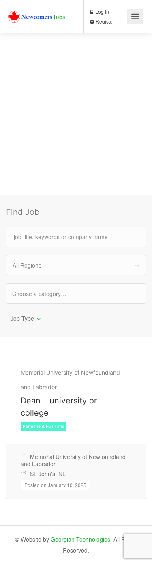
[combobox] (76, 265)
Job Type (22, 318)
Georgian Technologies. (81, 539)
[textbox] (46, 293)
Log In (101, 11)
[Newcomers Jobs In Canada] (37, 9)
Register (104, 21)
